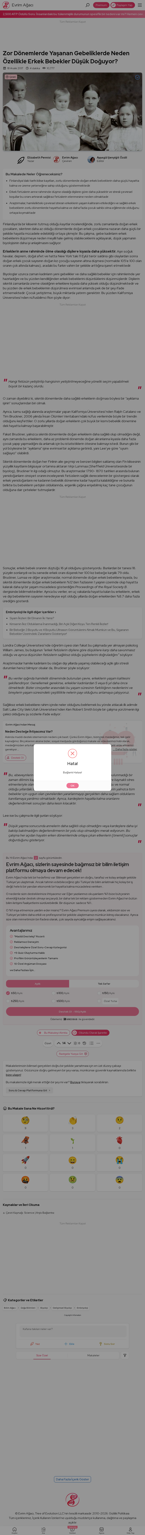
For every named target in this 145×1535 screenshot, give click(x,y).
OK (73, 785)
